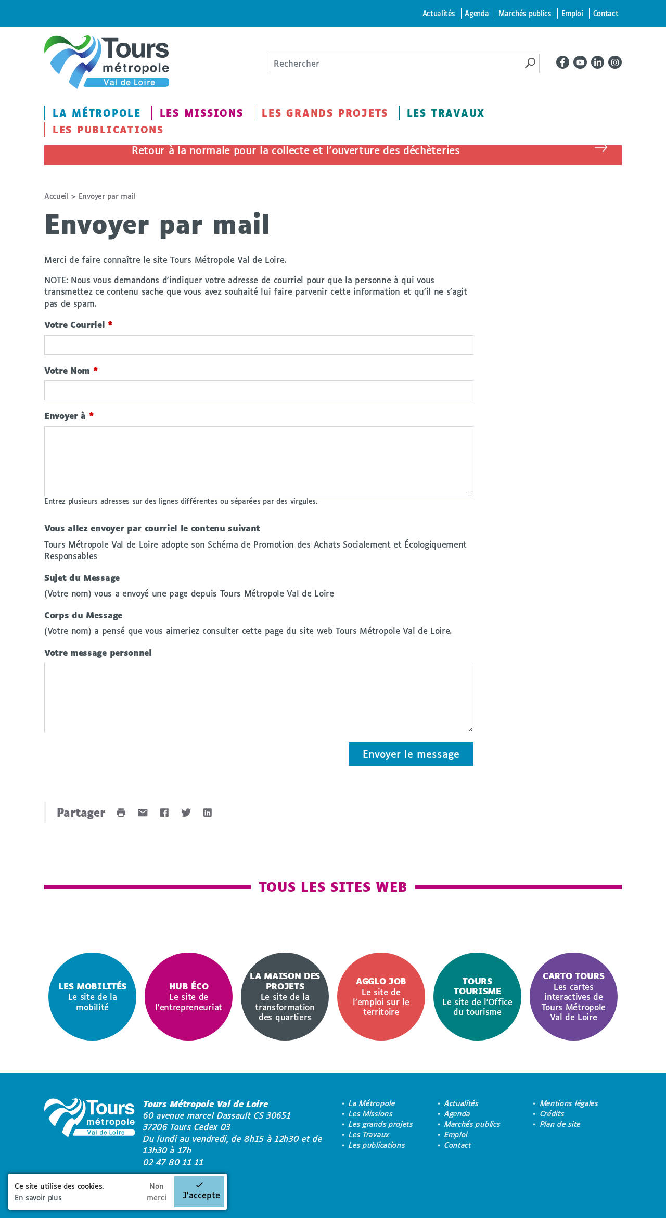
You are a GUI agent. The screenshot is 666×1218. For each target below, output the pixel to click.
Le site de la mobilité (92, 996)
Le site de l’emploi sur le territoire (381, 996)
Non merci (156, 1191)
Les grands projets (325, 113)
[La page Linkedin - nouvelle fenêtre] (598, 62)
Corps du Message (83, 615)
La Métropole (97, 113)
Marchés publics (524, 13)
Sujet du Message (82, 577)
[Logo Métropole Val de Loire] (89, 1133)
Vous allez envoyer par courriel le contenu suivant (152, 528)
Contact (606, 13)
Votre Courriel (78, 324)
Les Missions (202, 113)
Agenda (477, 13)
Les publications (108, 129)
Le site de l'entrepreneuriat (188, 996)
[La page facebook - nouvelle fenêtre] (563, 62)
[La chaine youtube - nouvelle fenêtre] (580, 62)
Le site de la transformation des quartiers (285, 996)
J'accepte (201, 1194)
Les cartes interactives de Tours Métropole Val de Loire (574, 996)
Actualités (438, 13)
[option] (92, 996)
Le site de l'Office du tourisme (477, 996)
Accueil (56, 196)
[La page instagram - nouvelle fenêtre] (615, 62)
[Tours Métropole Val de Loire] (106, 62)
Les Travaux (446, 113)
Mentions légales (569, 1103)
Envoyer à (69, 415)
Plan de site (560, 1124)
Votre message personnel (98, 652)
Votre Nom (71, 370)
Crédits (552, 1114)
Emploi (572, 13)
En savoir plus (38, 1197)
